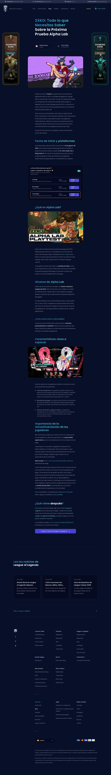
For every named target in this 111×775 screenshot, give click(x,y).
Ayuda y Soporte (40, 723)
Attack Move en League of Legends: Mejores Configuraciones (26, 583)
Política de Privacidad (62, 715)
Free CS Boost (39, 642)
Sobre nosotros (42, 9)
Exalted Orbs (59, 682)
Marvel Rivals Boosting (41, 672)
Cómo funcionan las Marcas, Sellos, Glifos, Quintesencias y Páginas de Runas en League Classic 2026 (55, 583)
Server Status (39, 645)
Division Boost (81, 634)
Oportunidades (39, 716)
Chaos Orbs (59, 675)
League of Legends (24, 611)
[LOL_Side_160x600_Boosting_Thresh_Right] (100, 84)
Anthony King (43, 45)
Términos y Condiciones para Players (64, 710)
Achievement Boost (41, 686)
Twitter (79, 723)
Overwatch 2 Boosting (83, 660)
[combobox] (45, 740)
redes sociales (57, 495)
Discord (79, 719)
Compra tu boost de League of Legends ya (54, 531)
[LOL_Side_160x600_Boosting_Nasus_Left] (11, 84)
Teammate (59, 649)
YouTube (79, 705)
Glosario (73, 9)
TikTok (78, 709)
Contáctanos (64, 9)
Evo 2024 (66, 397)
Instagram (80, 712)
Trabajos (56, 9)
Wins (57, 642)
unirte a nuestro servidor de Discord (60, 522)
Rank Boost (59, 634)
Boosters (37, 719)
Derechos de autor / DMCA (64, 718)
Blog (50, 9)
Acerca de (38, 705)
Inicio (34, 9)
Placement (38, 638)
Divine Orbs (59, 679)
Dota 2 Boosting (60, 660)
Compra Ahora (74, 180)
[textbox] (45, 740)
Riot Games (66, 254)
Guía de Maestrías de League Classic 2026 (83, 583)
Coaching (59, 645)
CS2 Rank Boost (39, 634)
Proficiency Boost (40, 682)
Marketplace (59, 672)
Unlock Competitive (41, 679)
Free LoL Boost (81, 652)
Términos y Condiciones (63, 705)
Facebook (80, 716)
